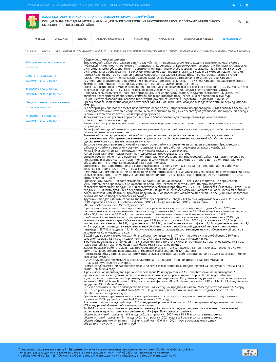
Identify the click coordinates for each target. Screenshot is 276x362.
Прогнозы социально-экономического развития (44, 91)
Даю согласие (250, 352)
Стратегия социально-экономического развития (44, 78)
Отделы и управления (92, 50)
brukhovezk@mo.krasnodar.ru (133, 5)
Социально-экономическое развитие (226, 50)
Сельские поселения (110, 39)
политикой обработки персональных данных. (138, 352)
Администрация (65, 50)
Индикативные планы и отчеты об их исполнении (48, 104)
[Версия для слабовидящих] (247, 22)
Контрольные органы (198, 39)
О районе (61, 39)
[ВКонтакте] (234, 5)
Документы (166, 39)
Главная (32, 50)
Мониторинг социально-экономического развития (44, 118)
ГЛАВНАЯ (40, 39)
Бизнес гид (141, 39)
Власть (81, 39)
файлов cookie (180, 349)
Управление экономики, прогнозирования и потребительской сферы (155, 50)
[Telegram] (247, 5)
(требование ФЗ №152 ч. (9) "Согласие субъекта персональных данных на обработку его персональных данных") (97, 355)
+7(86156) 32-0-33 (97, 5)
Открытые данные (38, 5)
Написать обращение (68, 5)
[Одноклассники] (240, 5)
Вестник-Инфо (232, 39)
